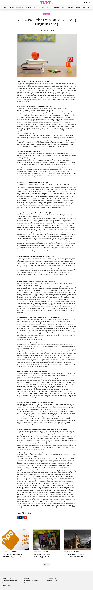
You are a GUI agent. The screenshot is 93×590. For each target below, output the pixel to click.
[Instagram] (87, 3)
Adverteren (86, 7)
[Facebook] (85, 3)
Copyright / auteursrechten (10, 580)
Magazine (70, 7)
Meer (45, 564)
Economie (28, 7)
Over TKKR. (27, 578)
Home (5, 7)
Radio (47, 7)
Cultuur (41, 7)
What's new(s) (20, 7)
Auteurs (78, 7)
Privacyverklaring (51, 578)
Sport (35, 7)
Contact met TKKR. (7, 578)
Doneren (63, 7)
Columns (11, 7)
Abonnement (55, 7)
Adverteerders (6, 585)
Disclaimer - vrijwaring (31, 580)
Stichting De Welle (51, 580)
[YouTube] (90, 3)
